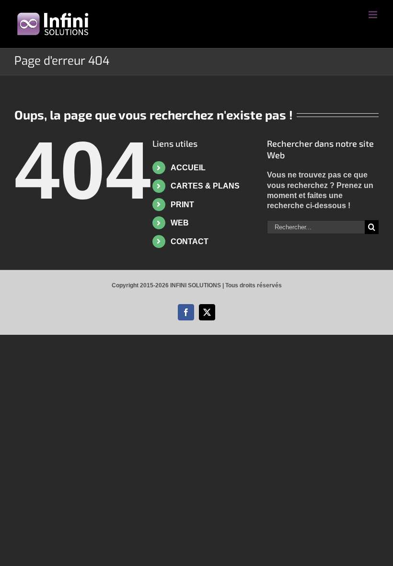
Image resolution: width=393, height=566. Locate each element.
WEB (180, 223)
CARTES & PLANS (205, 186)
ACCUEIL (188, 168)
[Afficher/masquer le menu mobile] (374, 15)
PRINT (182, 204)
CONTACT (189, 241)
